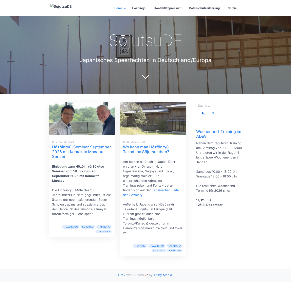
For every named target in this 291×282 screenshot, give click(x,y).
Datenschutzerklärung (204, 8)
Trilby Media (163, 275)
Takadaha (103, 231)
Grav (121, 275)
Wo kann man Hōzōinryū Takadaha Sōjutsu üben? (146, 149)
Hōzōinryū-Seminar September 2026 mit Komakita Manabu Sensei (81, 152)
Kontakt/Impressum (167, 8)
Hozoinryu (71, 226)
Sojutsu (88, 226)
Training (140, 245)
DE (204, 113)
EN (211, 113)
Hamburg (104, 226)
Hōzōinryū (139, 8)
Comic (232, 8)
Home (118, 8)
